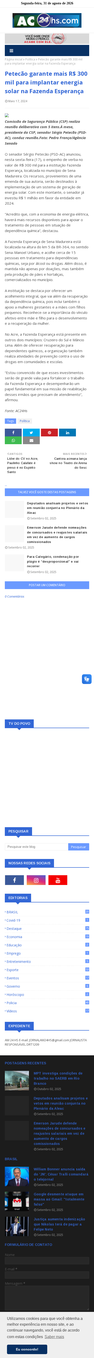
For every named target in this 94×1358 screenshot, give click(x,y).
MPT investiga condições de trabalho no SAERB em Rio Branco (58, 1078)
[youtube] (57, 880)
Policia (48, 1002)
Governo (47, 986)
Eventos (48, 978)
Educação (47, 945)
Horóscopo (47, 994)
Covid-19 (47, 920)
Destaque (48, 928)
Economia (48, 936)
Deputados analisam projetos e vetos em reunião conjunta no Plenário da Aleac (57, 508)
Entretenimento (47, 961)
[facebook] (14, 880)
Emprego (47, 953)
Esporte (48, 969)
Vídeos (48, 1011)
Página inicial (13, 59)
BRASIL (48, 912)
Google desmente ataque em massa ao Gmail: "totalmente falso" (59, 1199)
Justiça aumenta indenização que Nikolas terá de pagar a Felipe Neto (59, 1224)
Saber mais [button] (54, 1337)
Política (30, 59)
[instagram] (36, 880)
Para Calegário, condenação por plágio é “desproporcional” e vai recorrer (53, 561)
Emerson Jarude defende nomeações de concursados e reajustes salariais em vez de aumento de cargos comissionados (57, 535)
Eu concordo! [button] (27, 1349)
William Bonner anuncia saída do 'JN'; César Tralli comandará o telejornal (61, 1174)
